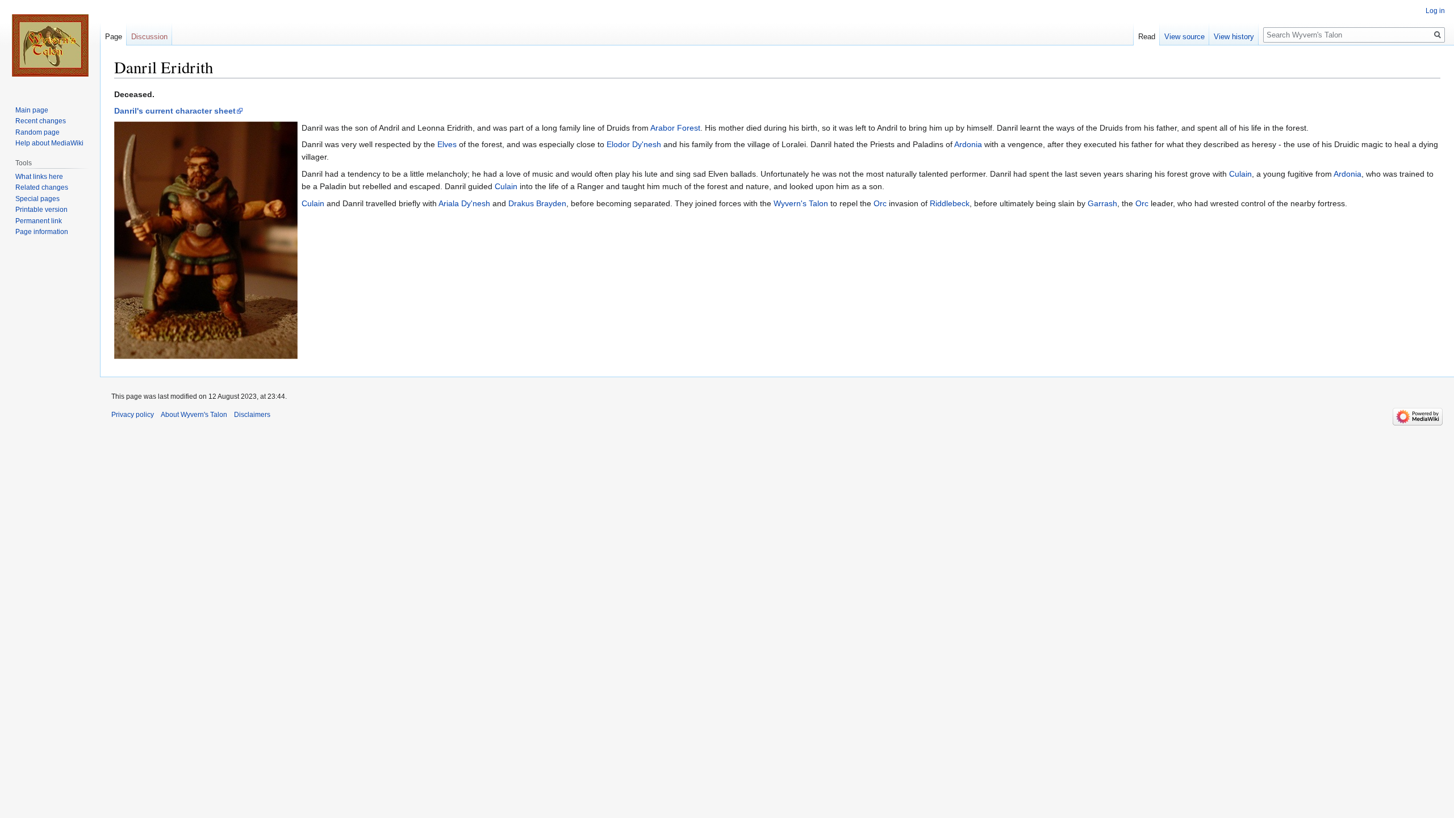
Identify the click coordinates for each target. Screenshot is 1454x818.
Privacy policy (132, 415)
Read (1146, 36)
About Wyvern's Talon (194, 415)
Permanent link (38, 221)
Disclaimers (252, 415)
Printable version (41, 210)
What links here (39, 177)
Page (113, 36)
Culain (1240, 173)
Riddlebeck (950, 203)
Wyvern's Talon (801, 203)
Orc (880, 203)
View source (1184, 36)
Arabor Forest (675, 127)
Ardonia (968, 144)
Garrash (1102, 203)
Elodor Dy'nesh (634, 144)
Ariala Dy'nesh (464, 203)
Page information (41, 232)
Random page (37, 132)
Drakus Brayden (537, 203)
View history (1234, 36)
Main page (31, 110)
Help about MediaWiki (49, 143)
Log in (1435, 11)
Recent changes (40, 121)
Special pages (37, 199)
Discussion (149, 36)
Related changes (41, 187)
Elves (447, 144)
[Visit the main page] (50, 45)
